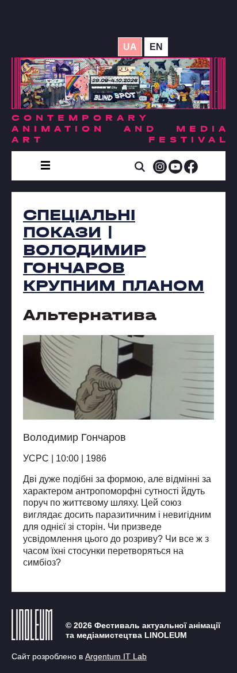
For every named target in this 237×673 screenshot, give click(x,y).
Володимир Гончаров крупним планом (113, 268)
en (156, 47)
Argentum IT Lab (116, 656)
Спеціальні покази (79, 224)
